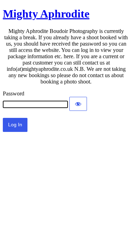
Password (13, 93)
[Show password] (78, 104)
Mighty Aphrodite (46, 13)
